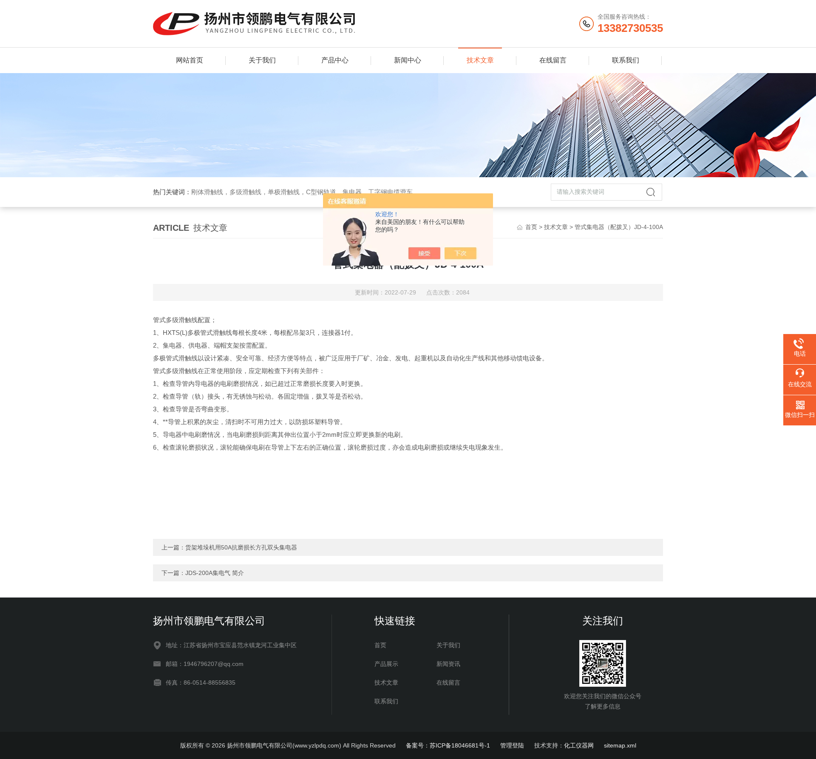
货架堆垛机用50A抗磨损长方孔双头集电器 (241, 547)
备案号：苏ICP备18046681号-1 (448, 745)
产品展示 (386, 663)
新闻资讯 (448, 663)
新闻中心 (407, 60)
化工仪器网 (579, 745)
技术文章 (480, 60)
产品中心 (334, 60)
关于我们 (262, 60)
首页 (531, 227)
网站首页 (189, 60)
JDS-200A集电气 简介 (214, 572)
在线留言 (553, 60)
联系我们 (625, 60)
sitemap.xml (620, 745)
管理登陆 (512, 745)
